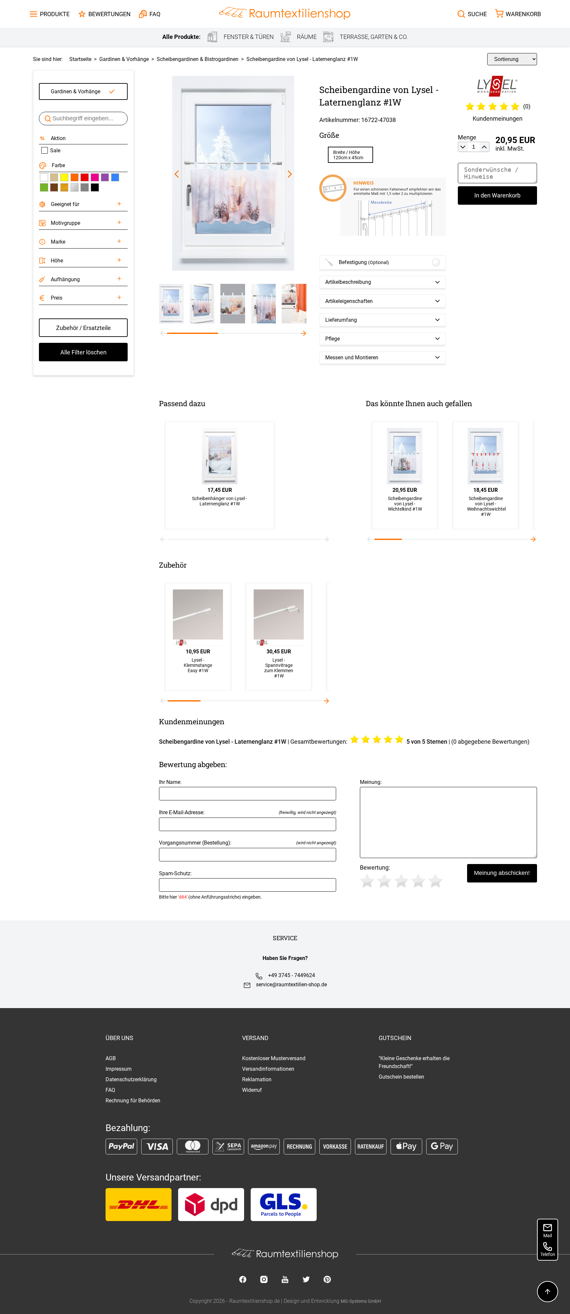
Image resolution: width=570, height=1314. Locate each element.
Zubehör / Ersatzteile (83, 327)
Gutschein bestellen (401, 1077)
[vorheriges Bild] (176, 173)
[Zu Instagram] (264, 1280)
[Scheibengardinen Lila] (105, 177)
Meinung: (371, 782)
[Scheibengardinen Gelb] (64, 177)
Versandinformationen (268, 1069)
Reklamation (256, 1079)
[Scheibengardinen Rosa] (95, 177)
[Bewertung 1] (367, 881)
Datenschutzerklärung (131, 1079)
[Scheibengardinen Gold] (64, 187)
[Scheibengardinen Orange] (75, 177)
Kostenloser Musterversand (273, 1058)
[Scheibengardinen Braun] (54, 187)
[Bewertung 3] (401, 881)
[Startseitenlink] (284, 14)
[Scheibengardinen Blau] (115, 177)
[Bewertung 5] (435, 881)
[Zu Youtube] (285, 1280)
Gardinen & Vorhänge (75, 91)
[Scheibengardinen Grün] (44, 187)
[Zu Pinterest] (327, 1280)
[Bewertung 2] (384, 881)
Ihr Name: (170, 782)
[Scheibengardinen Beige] (54, 177)
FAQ (110, 1090)
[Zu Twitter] (306, 1280)
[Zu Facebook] (243, 1280)
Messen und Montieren (351, 357)
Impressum (119, 1069)
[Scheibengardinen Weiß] (44, 177)
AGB (111, 1058)
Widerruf (252, 1090)
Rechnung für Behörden (133, 1100)
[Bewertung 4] (418, 881)
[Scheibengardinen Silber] (75, 187)
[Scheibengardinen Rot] (84, 177)
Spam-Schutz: (210, 885)
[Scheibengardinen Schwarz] (95, 187)
